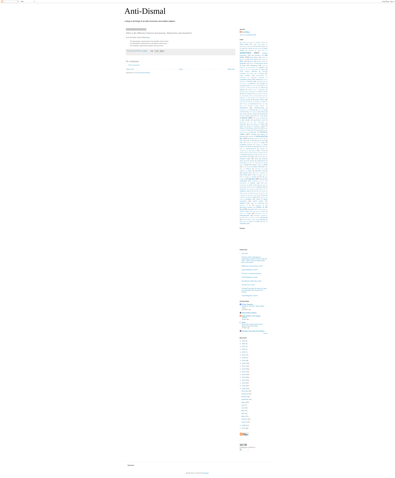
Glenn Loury (256, 118)
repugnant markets (245, 191)
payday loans (247, 173)
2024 (244, 346)
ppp (261, 177)
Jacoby (255, 138)
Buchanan (242, 67)
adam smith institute (259, 44)
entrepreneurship (259, 108)
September (245, 399)
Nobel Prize (248, 165)
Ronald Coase (253, 193)
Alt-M (244, 322)
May (243, 410)
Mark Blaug (251, 150)
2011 (243, 383)
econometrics (261, 97)
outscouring (258, 168)
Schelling (248, 197)
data (248, 87)
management (243, 150)
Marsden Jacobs (263, 152)
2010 (244, 386)
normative (258, 164)
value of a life (254, 217)
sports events (258, 201)
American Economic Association (253, 331)
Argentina (251, 50)
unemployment (244, 215)
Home (181, 69)
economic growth (245, 100)
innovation (243, 136)
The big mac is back (248, 285)
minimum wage (245, 158)
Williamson (251, 221)
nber (251, 162)
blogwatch (243, 63)
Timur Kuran (255, 211)
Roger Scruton (243, 193)
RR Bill (257, 195)
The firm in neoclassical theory (251, 273)
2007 (244, 428)
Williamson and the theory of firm (252, 266)
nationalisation (243, 162)
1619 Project (243, 42)
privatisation (250, 179)
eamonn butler (257, 93)
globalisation (264, 118)
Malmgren (262, 148)
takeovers (242, 205)
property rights (255, 183)
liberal (249, 146)
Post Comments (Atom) (142, 72)
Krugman (258, 144)
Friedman (262, 114)
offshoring (249, 166)
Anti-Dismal (145, 11)
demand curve (252, 89)
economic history (258, 100)
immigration (252, 132)
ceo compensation (253, 69)
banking (242, 59)
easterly (265, 93)
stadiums (243, 203)
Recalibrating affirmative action (252, 281)
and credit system (257, 48)
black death (262, 61)
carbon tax (242, 69)
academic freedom (260, 42)
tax (250, 205)
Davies (263, 87)
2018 (244, 363)
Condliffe (257, 79)
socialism (249, 199)
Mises (256, 158)
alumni (265, 46)
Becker (256, 59)
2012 (244, 380)
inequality (253, 134)
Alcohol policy (257, 46)
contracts (250, 81)
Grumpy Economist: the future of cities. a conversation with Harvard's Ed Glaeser (254, 290)
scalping (242, 197)
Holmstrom (250, 130)
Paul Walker (246, 32)
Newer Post (130, 69)
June (243, 408)
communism (243, 77)
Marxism (252, 154)
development (243, 91)
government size (244, 122)
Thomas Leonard (261, 209)
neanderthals (258, 162)
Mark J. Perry (261, 150)
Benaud (263, 59)
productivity (243, 181)
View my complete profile (248, 35)
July (242, 405)
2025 (244, 343)
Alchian (249, 46)
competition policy (245, 79)
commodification (260, 75)
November (245, 394)
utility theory (245, 217)
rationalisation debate (245, 187)
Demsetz (262, 89)
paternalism (258, 171)
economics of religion (260, 101)
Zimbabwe (243, 223)
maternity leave (261, 154)
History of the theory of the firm (250, 128)
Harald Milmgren (253, 124)
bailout (263, 57)
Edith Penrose (243, 103)
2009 (244, 388)
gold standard (246, 120)
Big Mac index (251, 61)
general (244, 118)
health (241, 126)
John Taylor (243, 140)
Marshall (244, 154)
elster (260, 103)
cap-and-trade (251, 67)
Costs (259, 85)
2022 (244, 352)
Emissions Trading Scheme (256, 105)
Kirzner (255, 142)
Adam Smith (244, 44)
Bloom (251, 63)
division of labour (247, 93)
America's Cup (245, 48)
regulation (259, 187)
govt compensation (259, 122)
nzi (243, 166)
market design (243, 152)
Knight (263, 142)
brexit (263, 65)
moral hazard (250, 161)
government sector (259, 120)
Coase (262, 73)
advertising (242, 46)
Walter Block (243, 221)
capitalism (262, 67)
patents (250, 171)
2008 (244, 425)
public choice (253, 185)
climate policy (253, 73)
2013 (244, 377)
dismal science (262, 91)
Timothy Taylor (244, 211)
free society (243, 114)
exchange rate (243, 109)
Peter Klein (243, 175)
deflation (242, 89)
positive (247, 176)
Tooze (263, 211)
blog (148, 37)
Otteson (248, 169)
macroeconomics (251, 148)
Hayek (262, 124)
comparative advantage (257, 77)
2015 (244, 372)
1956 (251, 42)
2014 (244, 374)
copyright (262, 83)
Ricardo (263, 191)
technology (258, 205)
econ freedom (245, 95)
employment (244, 108)
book (244, 65)
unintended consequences (260, 215)
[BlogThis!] (157, 51)
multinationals (261, 161)
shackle (260, 197)
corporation (243, 85)
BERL (241, 61)
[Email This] (155, 51)
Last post (244, 253)
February (244, 419)
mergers (252, 156)
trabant (241, 213)
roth (261, 193)
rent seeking (250, 189)
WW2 (264, 221)
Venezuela (264, 217)
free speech (253, 114)
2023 (244, 349)
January (244, 422)
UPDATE (244, 317)
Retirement (256, 191)
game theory (250, 116)
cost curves (253, 85)
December (245, 391)
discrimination (252, 91)
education (253, 104)
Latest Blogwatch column (250, 269)
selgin (254, 197)
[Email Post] (151, 51)
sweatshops (261, 203)
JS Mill (252, 140)
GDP (258, 115)
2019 (244, 360)
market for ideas (253, 152)
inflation (262, 134)
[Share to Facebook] (161, 51)
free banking (261, 112)
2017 (244, 366)
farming (252, 110)
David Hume (255, 87)
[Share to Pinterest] (163, 51)
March (243, 416)
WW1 (258, 221)
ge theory (264, 116)
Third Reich (251, 209)
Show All (265, 333)
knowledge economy (246, 144)
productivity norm (256, 181)
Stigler (252, 203)
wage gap (254, 219)
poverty (254, 177)
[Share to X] (159, 51)
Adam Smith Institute (249, 313)
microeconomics (261, 156)
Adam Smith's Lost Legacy (251, 316)
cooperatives (252, 83)
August (243, 402)
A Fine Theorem (247, 304)
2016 (244, 369)
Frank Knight (252, 111)
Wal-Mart (262, 219)
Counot (265, 85)
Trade (249, 213)
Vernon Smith (246, 219)
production (262, 179)
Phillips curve (262, 175)
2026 (244, 341)
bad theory (254, 57)
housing (258, 130)
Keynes (248, 142)
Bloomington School (261, 63)
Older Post (231, 69)
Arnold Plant (261, 50)
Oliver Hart (257, 166)
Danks (243, 87)
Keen (241, 142)
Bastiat (249, 59)
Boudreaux (253, 65)
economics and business (246, 101)
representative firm (260, 189)
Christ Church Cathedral (248, 71)
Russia (263, 195)
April (243, 413)
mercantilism (243, 156)
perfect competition (260, 172)
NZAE (265, 165)
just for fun (260, 140)
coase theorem (245, 75)
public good (262, 185)
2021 (244, 355)
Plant (241, 176)
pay (266, 171)
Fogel (259, 109)
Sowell (258, 199)
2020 (244, 357)
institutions (250, 136)
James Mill (262, 138)
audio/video (245, 52)
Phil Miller (253, 175)
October (244, 396)
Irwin (249, 138)
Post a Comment (133, 65)
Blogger (206, 473)
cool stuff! (242, 83)
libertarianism (258, 146)
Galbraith (242, 115)
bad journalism (256, 55)
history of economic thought (256, 126)
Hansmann (243, 124)
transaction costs (260, 213)
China (262, 69)
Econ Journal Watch (256, 95)
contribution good (261, 81)
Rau (253, 187)
